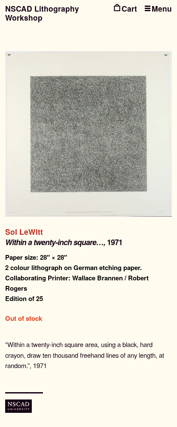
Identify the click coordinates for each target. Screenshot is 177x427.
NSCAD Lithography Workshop (42, 13)
